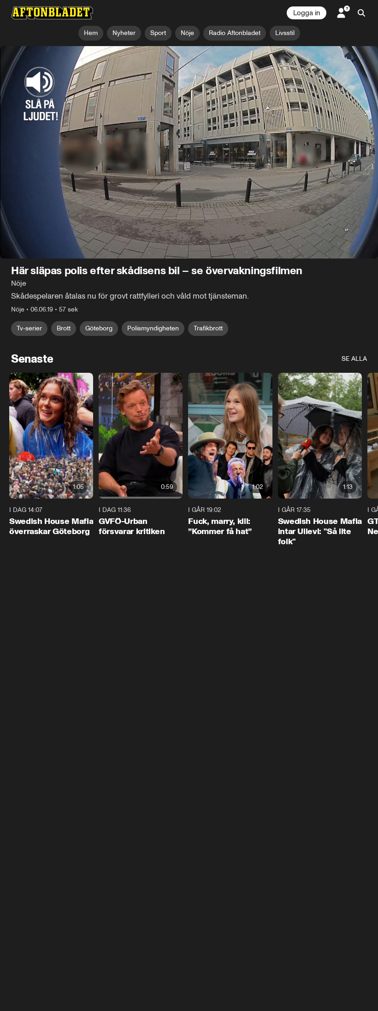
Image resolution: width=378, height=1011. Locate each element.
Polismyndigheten (153, 328)
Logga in (306, 13)
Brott (64, 328)
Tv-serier (29, 328)
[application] (189, 152)
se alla (354, 359)
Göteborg (98, 328)
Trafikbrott (208, 328)
